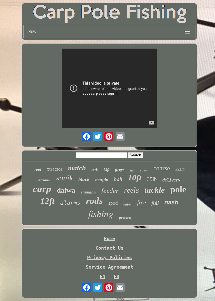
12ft (47, 201)
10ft (134, 177)
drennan (44, 180)
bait (118, 179)
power (144, 170)
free (141, 202)
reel (37, 169)
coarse (161, 168)
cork (95, 170)
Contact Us (109, 248)
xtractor (54, 169)
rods (94, 201)
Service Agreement (109, 267)
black (84, 179)
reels (131, 190)
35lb (152, 179)
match (77, 168)
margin (101, 179)
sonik (64, 178)
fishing (100, 213)
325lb (180, 170)
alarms (70, 202)
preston (125, 217)
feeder (109, 190)
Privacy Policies (109, 257)
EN (102, 276)
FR (116, 276)
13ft (106, 170)
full (155, 203)
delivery (171, 180)
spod (113, 203)
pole (178, 189)
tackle (154, 189)
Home (109, 238)
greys (120, 169)
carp (42, 188)
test (132, 170)
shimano (88, 192)
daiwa (66, 190)
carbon (127, 204)
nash (171, 202)
